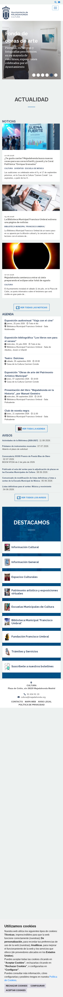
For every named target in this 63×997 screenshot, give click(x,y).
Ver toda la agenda (33, 429)
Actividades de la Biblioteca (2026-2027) (20, 440)
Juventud (19, 168)
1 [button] (33, 75)
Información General (25, 562)
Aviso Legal (45, 701)
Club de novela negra (17, 410)
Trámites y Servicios (24, 651)
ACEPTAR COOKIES (15, 990)
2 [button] (38, 75)
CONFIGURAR (38, 986)
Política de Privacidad (32, 705)
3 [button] (42, 75)
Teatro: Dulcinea (14, 358)
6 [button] (55, 75)
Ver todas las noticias (33, 307)
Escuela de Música (34, 168)
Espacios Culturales (24, 576)
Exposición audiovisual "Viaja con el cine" (29, 320)
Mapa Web (30, 701)
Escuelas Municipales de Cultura (32, 606)
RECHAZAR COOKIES (16, 986)
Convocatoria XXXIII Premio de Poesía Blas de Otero (26, 456)
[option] (31, 50)
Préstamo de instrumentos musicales (19, 446)
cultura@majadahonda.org (33, 697)
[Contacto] (59, 2)
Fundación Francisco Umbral (30, 636)
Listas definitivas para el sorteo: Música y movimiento (26, 486)
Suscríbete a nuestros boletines (32, 666)
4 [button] (47, 75)
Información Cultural (25, 547)
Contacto (17, 701)
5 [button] (51, 75)
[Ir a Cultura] (17, 12)
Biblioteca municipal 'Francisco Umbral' (24, 227)
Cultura (8, 168)
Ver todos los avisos (33, 497)
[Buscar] (56, 2)
